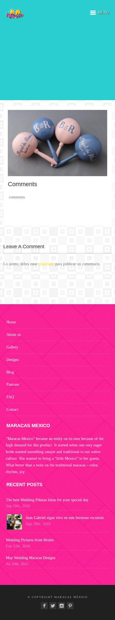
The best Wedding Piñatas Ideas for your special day (47, 500)
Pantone (12, 384)
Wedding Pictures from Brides (30, 540)
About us (13, 335)
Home (11, 322)
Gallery (12, 347)
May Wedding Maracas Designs (30, 558)
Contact (12, 409)
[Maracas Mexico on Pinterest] (70, 605)
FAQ (10, 397)
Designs (12, 360)
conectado (46, 264)
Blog (10, 372)
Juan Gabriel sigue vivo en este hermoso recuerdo (65, 518)
